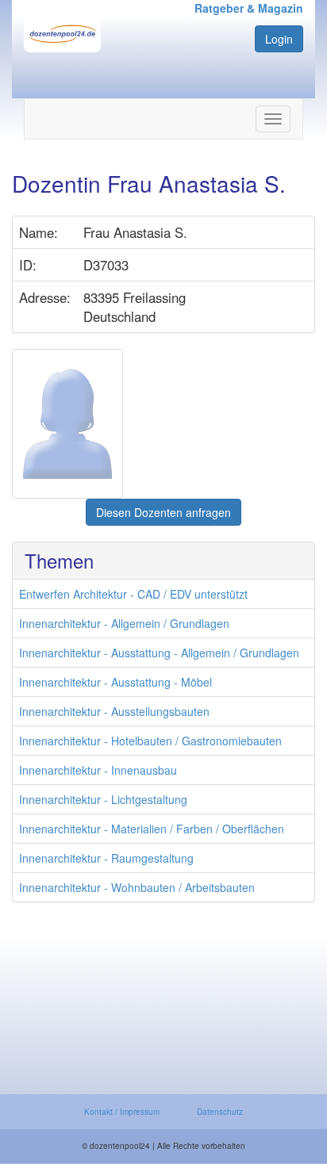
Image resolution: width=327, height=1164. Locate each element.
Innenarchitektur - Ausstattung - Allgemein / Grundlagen (159, 652)
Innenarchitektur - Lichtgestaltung (103, 799)
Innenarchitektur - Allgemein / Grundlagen (124, 623)
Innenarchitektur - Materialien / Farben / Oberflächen (151, 829)
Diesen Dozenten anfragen (163, 512)
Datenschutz (220, 1111)
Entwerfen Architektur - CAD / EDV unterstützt (133, 594)
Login (279, 39)
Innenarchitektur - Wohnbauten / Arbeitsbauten (137, 887)
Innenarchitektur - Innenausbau (98, 770)
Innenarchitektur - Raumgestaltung (106, 858)
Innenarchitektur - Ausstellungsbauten (114, 711)
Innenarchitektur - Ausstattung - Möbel (115, 682)
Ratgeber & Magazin (248, 8)
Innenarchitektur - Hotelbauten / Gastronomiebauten (150, 741)
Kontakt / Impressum (122, 1111)
